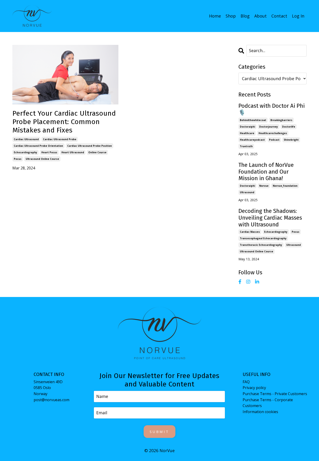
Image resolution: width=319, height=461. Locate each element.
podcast (274, 139)
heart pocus (49, 152)
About (260, 16)
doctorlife (288, 126)
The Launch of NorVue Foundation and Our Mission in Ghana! (266, 172)
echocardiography (25, 152)
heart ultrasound (72, 152)
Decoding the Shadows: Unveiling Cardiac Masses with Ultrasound (270, 218)
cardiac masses (250, 231)
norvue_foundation (285, 185)
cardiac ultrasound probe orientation (38, 145)
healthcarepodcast (252, 139)
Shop (231, 16)
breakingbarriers (281, 120)
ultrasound (247, 192)
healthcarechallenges (273, 133)
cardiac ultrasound (26, 139)
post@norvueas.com (51, 399)
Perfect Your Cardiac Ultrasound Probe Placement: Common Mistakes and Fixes (64, 121)
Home (215, 16)
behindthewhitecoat (253, 120)
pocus (17, 159)
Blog (245, 16)
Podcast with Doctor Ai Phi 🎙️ (271, 109)
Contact (279, 16)
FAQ (246, 381)
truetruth (246, 146)
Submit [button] (159, 431)
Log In (298, 16)
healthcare (247, 133)
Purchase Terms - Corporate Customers (268, 402)
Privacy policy (254, 387)
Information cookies (260, 411)
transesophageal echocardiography (263, 238)
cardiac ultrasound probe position (89, 145)
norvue (264, 185)
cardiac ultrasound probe (59, 139)
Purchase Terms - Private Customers (275, 393)
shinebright (291, 139)
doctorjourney (268, 126)
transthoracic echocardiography (261, 245)
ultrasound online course (42, 159)
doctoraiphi (247, 126)
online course (97, 152)
